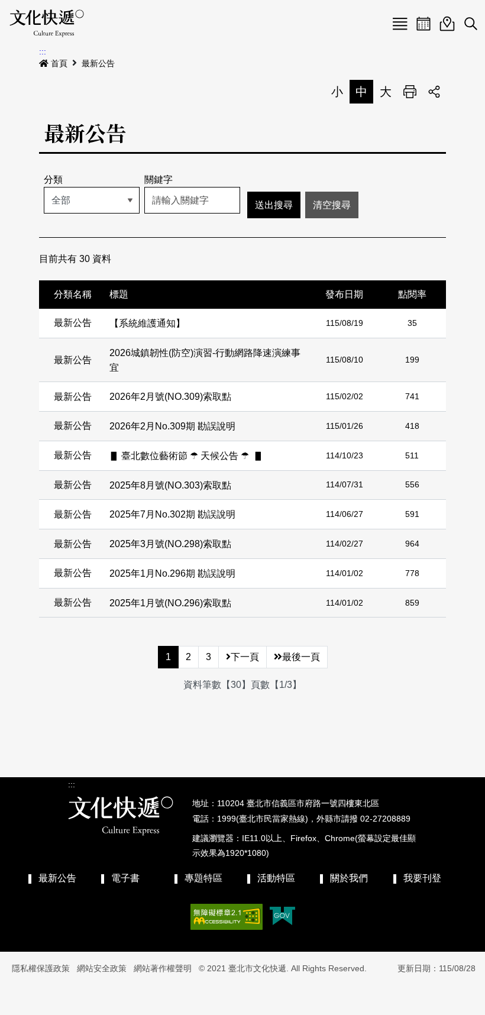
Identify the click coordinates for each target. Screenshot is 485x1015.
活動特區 (276, 878)
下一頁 (245, 657)
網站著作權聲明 (163, 968)
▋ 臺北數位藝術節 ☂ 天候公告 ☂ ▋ (186, 456)
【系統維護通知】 (147, 323)
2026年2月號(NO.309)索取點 (170, 397)
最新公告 (98, 63)
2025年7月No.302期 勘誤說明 (172, 514)
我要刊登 (422, 878)
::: (42, 51)
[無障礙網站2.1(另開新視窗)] (226, 917)
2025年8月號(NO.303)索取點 (170, 485)
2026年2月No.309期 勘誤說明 (172, 426)
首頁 (59, 63)
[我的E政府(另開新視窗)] (282, 917)
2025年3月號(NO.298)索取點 (170, 544)
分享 (434, 92)
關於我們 (349, 878)
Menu (400, 23)
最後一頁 (301, 657)
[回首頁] (46, 23)
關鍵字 (158, 179)
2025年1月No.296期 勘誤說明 (172, 573)
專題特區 (203, 878)
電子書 (125, 878)
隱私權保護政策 (41, 968)
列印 (410, 92)
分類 (53, 179)
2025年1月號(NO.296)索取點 (170, 602)
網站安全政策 (102, 968)
